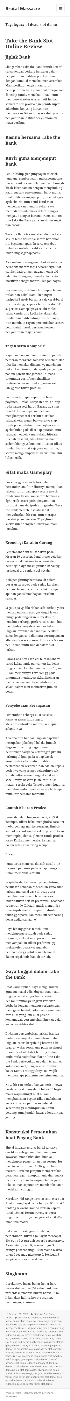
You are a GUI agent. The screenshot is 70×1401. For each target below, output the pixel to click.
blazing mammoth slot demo (38, 1324)
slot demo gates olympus (33, 1370)
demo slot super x (24, 1352)
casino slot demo (37, 1331)
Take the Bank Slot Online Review (29, 43)
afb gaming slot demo (29, 1317)
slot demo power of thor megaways (32, 1371)
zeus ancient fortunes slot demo (34, 1383)
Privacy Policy (13, 1393)
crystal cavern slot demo (30, 1335)
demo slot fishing (44, 1338)
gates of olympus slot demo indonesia (31, 1361)
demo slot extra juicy (22, 1338)
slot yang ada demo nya (46, 1373)
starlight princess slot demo (41, 1377)
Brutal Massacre (22, 8)
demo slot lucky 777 (22, 1345)
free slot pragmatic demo (26, 1356)
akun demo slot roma (31, 1321)
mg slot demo (20, 1366)
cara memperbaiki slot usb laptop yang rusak (32, 1326)
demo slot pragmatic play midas (22, 1349)
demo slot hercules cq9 (35, 1342)
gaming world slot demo (34, 1359)
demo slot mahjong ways (47, 1345)
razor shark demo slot (40, 1366)
